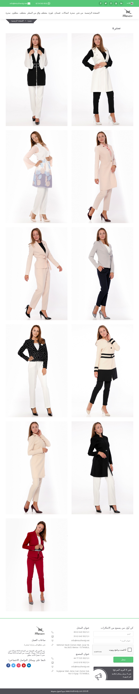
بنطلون (15, 13)
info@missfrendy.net (18, 3)
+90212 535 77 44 (81, 658)
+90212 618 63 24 (81, 662)
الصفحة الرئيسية (92, 13)
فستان (57, 13)
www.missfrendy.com (74, 691)
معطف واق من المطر (37, 13)
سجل (123, 659)
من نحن (79, 13)
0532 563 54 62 (41, 3)
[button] (130, 3)
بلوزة (51, 13)
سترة (8, 13)
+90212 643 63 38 (81, 632)
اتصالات (65, 13)
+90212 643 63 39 (81, 636)
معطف (23, 13)
